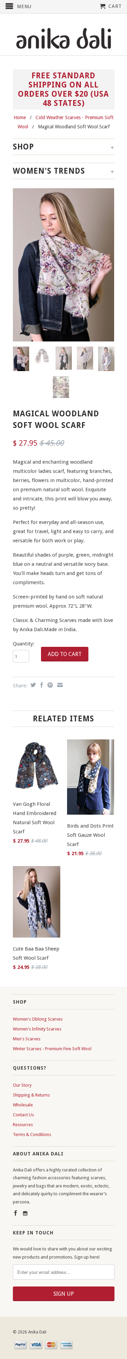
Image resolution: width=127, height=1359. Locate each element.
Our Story (22, 1085)
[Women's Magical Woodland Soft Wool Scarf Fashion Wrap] (63, 264)
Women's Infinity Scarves (37, 1029)
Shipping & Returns (31, 1095)
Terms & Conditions (32, 1134)
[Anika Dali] (63, 39)
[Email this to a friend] (59, 685)
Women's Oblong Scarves (38, 1019)
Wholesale (23, 1104)
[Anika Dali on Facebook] (15, 1213)
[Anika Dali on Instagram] (25, 1213)
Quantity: (23, 644)
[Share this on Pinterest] (49, 685)
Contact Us (23, 1114)
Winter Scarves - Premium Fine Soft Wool (52, 1048)
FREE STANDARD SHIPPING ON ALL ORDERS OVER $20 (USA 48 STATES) (63, 89)
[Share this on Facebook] (40, 685)
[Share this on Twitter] (32, 685)
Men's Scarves (26, 1038)
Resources (23, 1124)
